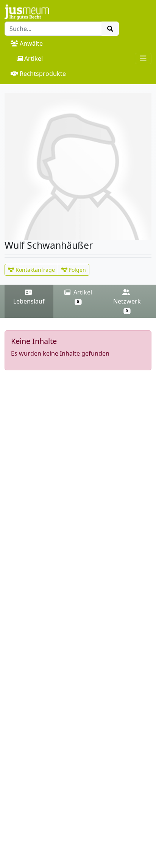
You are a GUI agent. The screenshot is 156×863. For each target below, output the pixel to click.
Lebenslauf (29, 301)
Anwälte (31, 43)
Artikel (33, 58)
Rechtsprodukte (43, 73)
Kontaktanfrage (34, 269)
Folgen (76, 269)
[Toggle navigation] (143, 58)
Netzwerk (127, 305)
